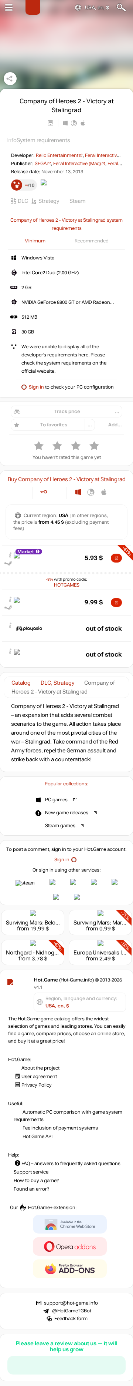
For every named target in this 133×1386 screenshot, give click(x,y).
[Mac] (104, 492)
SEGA (41, 163)
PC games (56, 799)
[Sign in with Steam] (25, 883)
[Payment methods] (20, 492)
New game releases (66, 812)
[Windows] (78, 492)
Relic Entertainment (57, 155)
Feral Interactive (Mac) (77, 163)
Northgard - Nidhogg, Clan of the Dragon (56, 953)
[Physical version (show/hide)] (55, 492)
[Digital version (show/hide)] (43, 492)
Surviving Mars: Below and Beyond (48, 923)
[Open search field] (121, 7)
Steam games (60, 825)
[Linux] (91, 492)
